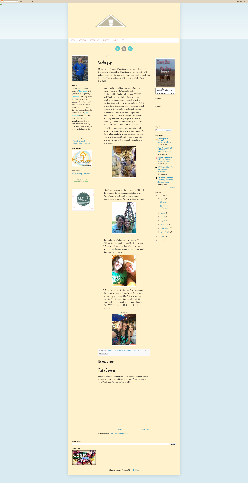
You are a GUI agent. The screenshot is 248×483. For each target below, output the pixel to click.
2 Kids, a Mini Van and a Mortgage (165, 158)
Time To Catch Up (164, 151)
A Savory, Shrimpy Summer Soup (165, 180)
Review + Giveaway (165, 207)
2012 (161, 236)
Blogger (135, 470)
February (165, 228)
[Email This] (100, 354)
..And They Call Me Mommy (165, 149)
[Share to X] (104, 354)
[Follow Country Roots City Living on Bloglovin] (163, 131)
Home (73, 40)
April (163, 220)
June (163, 213)
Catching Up (165, 202)
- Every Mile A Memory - (164, 139)
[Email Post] (144, 350)
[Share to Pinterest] (107, 354)
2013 (161, 195)
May (163, 217)
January (164, 232)
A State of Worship (165, 161)
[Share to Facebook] (105, 354)
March (164, 224)
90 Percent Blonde (165, 167)
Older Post (145, 429)
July (163, 199)
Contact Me (94, 40)
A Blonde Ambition (165, 178)
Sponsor (106, 40)
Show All (173, 187)
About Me (82, 40)
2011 (161, 240)
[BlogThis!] (102, 354)
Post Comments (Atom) (119, 434)
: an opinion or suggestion (163, 170)
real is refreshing (164, 142)
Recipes (115, 40)
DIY (123, 40)
